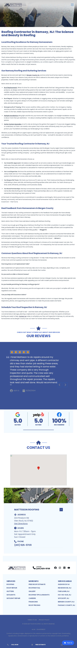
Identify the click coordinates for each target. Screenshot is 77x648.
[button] (38, 468)
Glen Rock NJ (64, 584)
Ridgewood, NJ (64, 588)
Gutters (10, 591)
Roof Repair (12, 588)
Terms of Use (32, 620)
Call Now (14, 645)
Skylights (11, 595)
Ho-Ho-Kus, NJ (64, 595)
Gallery (32, 591)
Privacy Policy (44, 620)
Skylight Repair (13, 598)
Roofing (10, 584)
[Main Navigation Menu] (72, 5)
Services (11, 581)
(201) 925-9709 (22, 545)
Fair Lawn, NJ (63, 591)
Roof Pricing (34, 605)
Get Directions (21, 523)
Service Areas (65, 581)
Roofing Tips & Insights (39, 595)
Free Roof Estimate (37, 584)
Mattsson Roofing (26, 509)
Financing (33, 602)
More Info (33, 581)
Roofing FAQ (34, 588)
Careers (32, 598)
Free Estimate (40, 645)
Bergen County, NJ (66, 602)
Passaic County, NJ (66, 605)
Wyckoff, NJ (63, 598)
